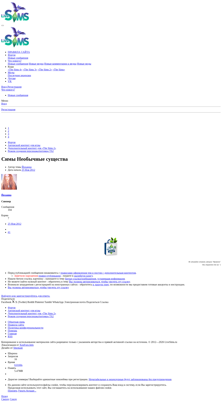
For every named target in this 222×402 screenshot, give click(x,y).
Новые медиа (36, 63)
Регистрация (8, 109)
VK (10, 81)
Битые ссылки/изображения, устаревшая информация (95, 278)
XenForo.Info (27, 345)
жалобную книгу (83, 275)
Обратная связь (16, 321)
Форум (11, 55)
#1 (9, 232)
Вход (4, 103)
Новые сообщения (18, 58)
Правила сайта (16, 324)
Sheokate (18, 347)
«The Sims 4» (15, 69)
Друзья (11, 78)
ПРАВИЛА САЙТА (19, 52)
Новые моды (84, 63)
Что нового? (14, 60)
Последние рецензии (19, 75)
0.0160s (18, 365)
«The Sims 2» (45, 69)
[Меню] (2, 25)
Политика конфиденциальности (25, 327)
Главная (12, 333)
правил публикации (50, 275)
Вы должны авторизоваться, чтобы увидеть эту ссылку (99, 281)
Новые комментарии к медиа (60, 63)
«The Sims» (59, 69)
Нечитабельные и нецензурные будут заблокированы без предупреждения (130, 379)
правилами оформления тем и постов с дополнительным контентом (98, 272)
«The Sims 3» (30, 69)
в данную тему (101, 284)
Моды (11, 72)
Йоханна (27, 167)
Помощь (12, 330)
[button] (11, 66)
